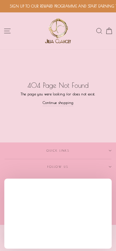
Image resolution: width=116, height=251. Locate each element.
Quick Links (58, 150)
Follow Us (58, 166)
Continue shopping (58, 102)
